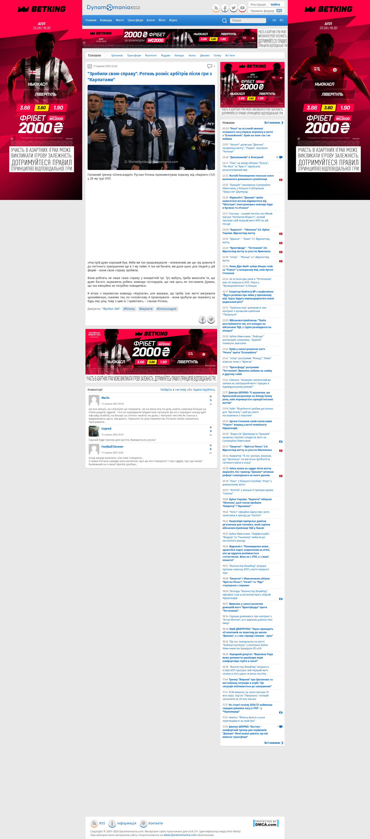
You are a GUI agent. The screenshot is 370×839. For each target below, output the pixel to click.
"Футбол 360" (111, 309)
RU (281, 20)
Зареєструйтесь (204, 390)
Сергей (106, 429)
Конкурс (179, 55)
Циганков (117, 55)
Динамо (204, 55)
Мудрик (165, 55)
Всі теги (230, 55)
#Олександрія (166, 309)
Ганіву (217, 55)
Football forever (112, 447)
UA (274, 20)
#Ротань (129, 309)
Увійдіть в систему (173, 390)
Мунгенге (151, 55)
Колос (192, 55)
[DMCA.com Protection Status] (266, 826)
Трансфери (134, 55)
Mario (105, 398)
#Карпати (145, 309)
